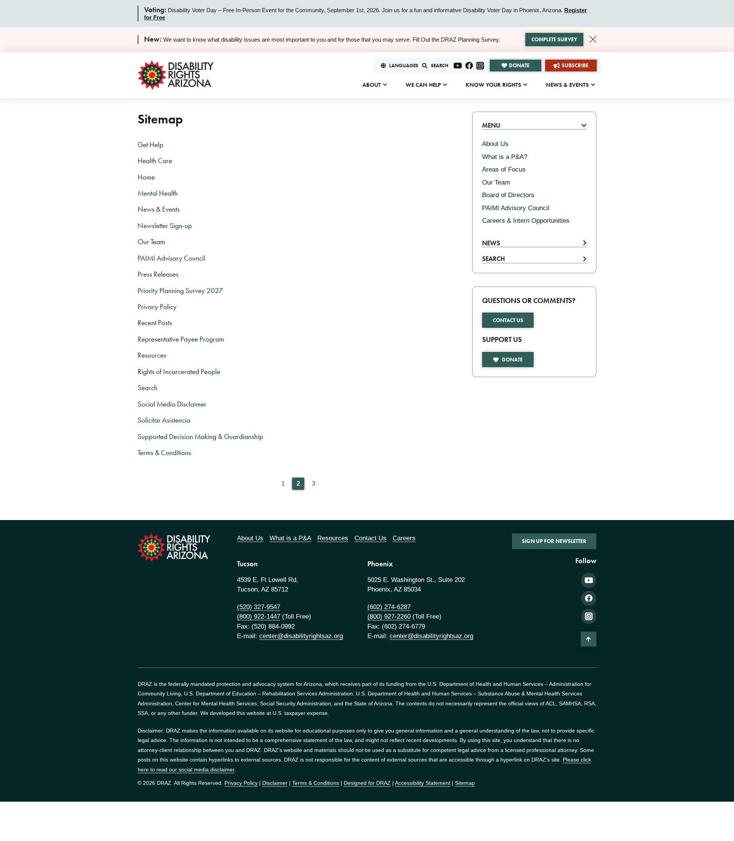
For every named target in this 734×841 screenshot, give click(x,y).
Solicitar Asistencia (164, 420)
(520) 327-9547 (258, 607)
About (371, 85)
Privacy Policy (157, 306)
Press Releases (158, 274)
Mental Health (158, 193)
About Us (495, 143)
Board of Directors (508, 195)
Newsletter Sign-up (165, 225)
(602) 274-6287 (389, 607)
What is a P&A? (504, 156)
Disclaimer (274, 783)
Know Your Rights (493, 85)
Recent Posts (155, 322)
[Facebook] (469, 66)
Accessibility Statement (422, 783)
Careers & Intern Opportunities (526, 220)
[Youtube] (458, 66)
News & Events (567, 85)
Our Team (151, 241)
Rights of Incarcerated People (179, 371)
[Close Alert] (592, 39)
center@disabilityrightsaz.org (301, 636)
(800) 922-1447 (258, 616)
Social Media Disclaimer (172, 404)
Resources (152, 355)
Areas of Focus (504, 169)
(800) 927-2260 (389, 616)
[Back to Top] (588, 639)
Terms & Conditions (164, 452)
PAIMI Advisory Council (171, 258)
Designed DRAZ (367, 783)
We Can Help (423, 85)
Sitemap (465, 783)
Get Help (150, 144)
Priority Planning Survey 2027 (180, 290)
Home (146, 177)
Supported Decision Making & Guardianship (200, 436)
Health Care (155, 160)
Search (148, 387)
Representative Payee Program (181, 339)
